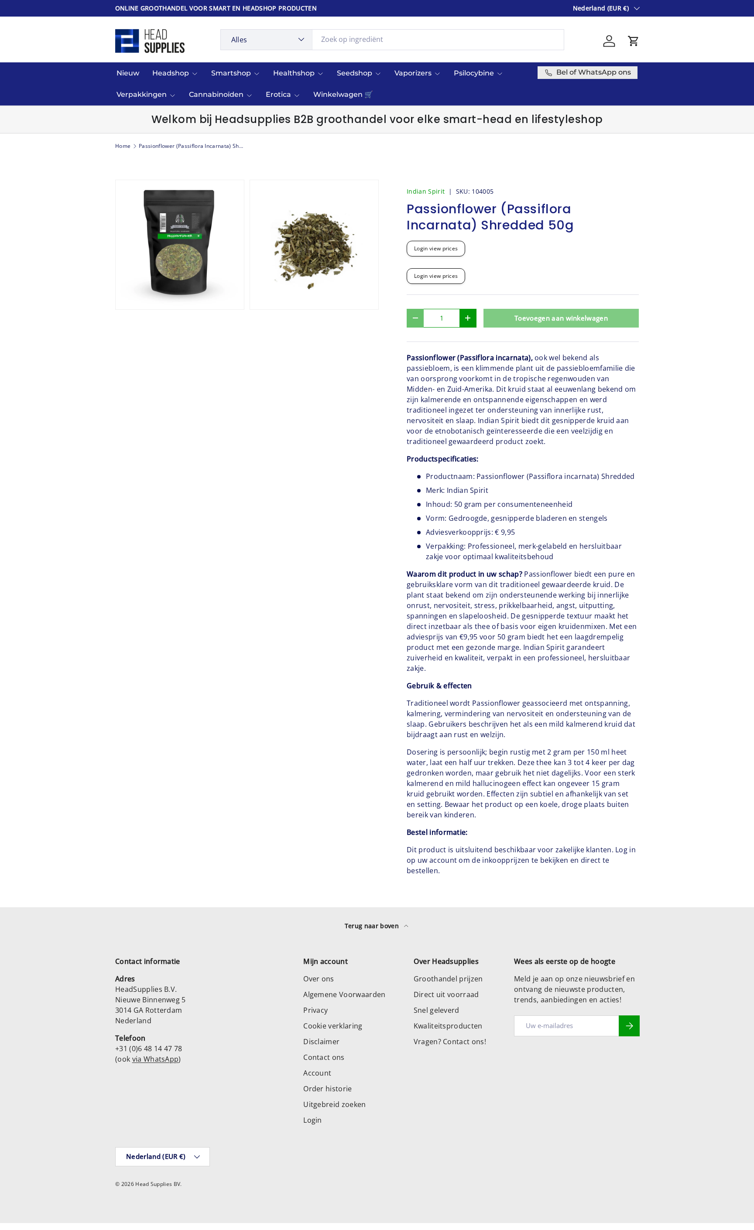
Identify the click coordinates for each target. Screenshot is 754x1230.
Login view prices (436, 248)
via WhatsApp (155, 1059)
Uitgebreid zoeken (334, 1104)
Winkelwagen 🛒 (343, 94)
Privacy (315, 1010)
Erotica (278, 94)
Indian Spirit (426, 191)
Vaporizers (413, 73)
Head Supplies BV (157, 1184)
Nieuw (128, 73)
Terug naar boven (373, 926)
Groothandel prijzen (448, 979)
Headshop (170, 73)
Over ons (318, 979)
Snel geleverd (436, 1010)
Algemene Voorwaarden (344, 994)
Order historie (327, 1088)
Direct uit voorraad (446, 994)
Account (317, 1073)
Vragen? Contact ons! (450, 1041)
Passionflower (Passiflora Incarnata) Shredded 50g (191, 146)
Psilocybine (474, 73)
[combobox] (392, 39)
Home (122, 146)
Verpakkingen (142, 94)
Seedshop (354, 73)
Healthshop (294, 73)
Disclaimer (321, 1041)
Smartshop (231, 73)
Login (312, 1120)
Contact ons (324, 1057)
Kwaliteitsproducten (448, 1026)
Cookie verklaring (332, 1026)
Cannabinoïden (216, 94)
